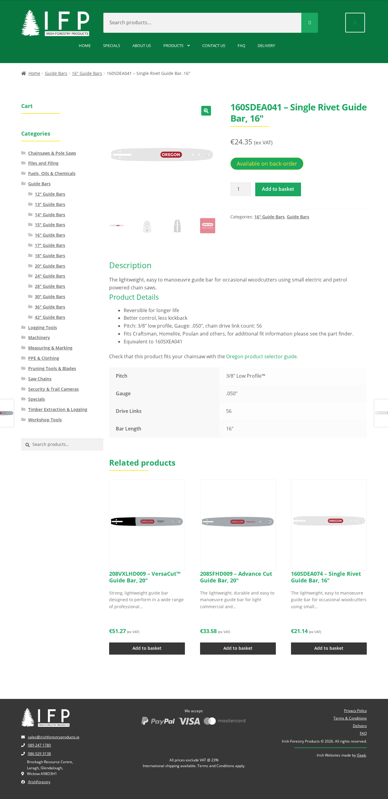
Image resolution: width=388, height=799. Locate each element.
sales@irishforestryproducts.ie (53, 737)
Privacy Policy (355, 710)
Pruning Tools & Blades (52, 368)
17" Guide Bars (50, 245)
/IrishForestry (39, 781)
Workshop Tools (45, 420)
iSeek (361, 755)
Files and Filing (43, 163)
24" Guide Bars (50, 276)
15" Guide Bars (50, 225)
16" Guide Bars (87, 73)
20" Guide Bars (50, 266)
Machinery (39, 337)
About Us (141, 45)
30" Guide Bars (50, 296)
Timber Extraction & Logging (57, 409)
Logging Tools (42, 327)
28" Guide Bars (50, 286)
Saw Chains (40, 379)
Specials (111, 45)
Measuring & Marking (50, 348)
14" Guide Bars (50, 214)
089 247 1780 (39, 745)
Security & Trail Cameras (53, 389)
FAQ (241, 45)
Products (173, 45)
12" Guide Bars (50, 194)
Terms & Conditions (350, 718)
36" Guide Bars (50, 307)
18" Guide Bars (50, 255)
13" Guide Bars (50, 204)
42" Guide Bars (50, 317)
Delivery (266, 45)
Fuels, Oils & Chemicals (51, 173)
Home (85, 45)
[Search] (309, 23)
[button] (206, 111)
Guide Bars (56, 73)
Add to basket (278, 189)
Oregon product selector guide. (262, 356)
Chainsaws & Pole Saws (52, 153)
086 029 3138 (39, 753)
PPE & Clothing (43, 358)
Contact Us (213, 45)
